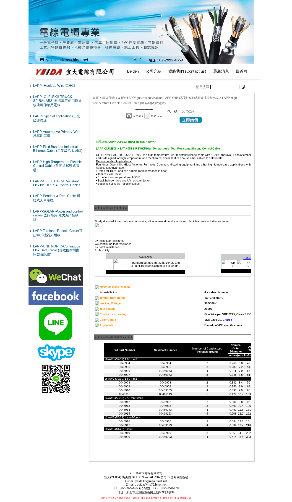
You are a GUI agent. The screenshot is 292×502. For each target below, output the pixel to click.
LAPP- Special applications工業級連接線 (56, 118)
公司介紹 (153, 71)
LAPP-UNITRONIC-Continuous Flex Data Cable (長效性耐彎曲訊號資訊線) (56, 250)
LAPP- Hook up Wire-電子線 (54, 85)
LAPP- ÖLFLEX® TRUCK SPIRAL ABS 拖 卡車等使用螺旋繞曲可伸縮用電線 (57, 101)
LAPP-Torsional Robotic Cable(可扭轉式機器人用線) (58, 233)
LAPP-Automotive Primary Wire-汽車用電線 (57, 133)
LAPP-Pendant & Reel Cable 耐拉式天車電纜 (56, 198)
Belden (133, 71)
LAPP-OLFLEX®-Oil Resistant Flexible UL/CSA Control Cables (57, 183)
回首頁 (242, 71)
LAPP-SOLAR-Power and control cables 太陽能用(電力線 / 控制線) (58, 215)
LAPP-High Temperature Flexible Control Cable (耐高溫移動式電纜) (57, 166)
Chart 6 (227, 319)
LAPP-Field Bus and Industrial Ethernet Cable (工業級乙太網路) (57, 148)
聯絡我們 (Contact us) (187, 71)
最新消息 (221, 71)
